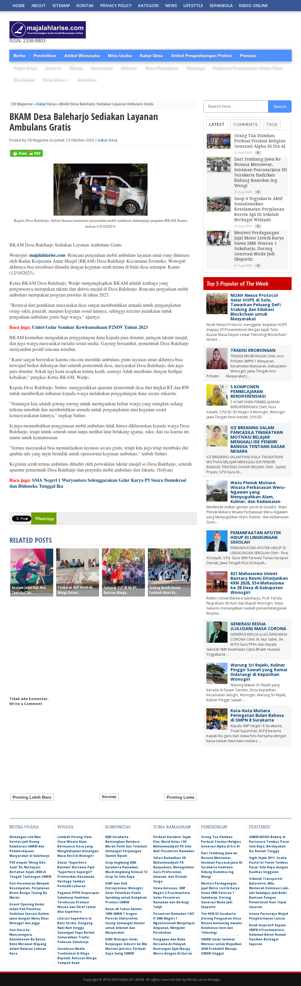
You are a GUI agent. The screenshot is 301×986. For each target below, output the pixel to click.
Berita (19, 55)
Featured (259, 827)
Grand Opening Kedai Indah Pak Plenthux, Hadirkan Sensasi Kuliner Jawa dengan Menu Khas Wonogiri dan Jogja (29, 913)
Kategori (148, 5)
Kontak (85, 5)
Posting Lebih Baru (32, 797)
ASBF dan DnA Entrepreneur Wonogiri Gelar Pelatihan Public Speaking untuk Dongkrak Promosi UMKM (126, 892)
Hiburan (129, 67)
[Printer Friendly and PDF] (26, 155)
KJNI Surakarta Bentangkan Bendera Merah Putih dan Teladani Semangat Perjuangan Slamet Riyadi (126, 846)
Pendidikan (45, 55)
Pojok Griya (25, 67)
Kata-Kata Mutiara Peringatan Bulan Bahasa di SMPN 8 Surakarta (257, 715)
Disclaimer (24, 79)
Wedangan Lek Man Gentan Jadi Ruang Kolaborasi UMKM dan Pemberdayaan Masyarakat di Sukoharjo (29, 846)
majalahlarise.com (47, 255)
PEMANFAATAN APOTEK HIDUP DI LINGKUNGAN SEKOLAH (255, 537)
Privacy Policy (116, 5)
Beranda (109, 797)
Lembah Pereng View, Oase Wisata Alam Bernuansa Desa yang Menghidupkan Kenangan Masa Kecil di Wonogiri (77, 846)
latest (217, 124)
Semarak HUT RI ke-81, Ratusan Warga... (120, 590)
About (38, 5)
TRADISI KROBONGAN (252, 350)
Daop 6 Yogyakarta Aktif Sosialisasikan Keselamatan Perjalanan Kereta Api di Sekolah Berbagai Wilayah (259, 209)
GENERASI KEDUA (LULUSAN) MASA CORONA (258, 626)
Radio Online (253, 5)
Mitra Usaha (120, 55)
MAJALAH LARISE (131, 979)
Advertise (86, 79)
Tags (271, 124)
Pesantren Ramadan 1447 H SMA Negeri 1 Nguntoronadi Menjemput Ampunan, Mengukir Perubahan (174, 923)
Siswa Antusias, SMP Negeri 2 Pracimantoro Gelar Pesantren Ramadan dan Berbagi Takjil (171, 897)
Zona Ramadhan (161, 67)
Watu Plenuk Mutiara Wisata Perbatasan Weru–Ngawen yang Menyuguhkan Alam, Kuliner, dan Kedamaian (258, 492)
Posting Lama (180, 797)
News (171, 5)
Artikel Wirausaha (82, 55)
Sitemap (61, 5)
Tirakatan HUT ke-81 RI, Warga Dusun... (75, 590)
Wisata (76, 67)
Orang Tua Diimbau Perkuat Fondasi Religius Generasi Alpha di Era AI (259, 141)
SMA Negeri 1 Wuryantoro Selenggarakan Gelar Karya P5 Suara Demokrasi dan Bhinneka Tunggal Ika (97, 483)
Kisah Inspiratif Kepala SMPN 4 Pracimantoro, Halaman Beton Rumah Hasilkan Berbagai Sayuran (267, 934)
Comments (245, 124)
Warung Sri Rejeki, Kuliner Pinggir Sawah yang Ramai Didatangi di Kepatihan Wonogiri (258, 672)
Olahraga (195, 67)
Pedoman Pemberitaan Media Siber (247, 67)
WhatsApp (44, 518)
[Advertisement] (223, 30)
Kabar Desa (151, 55)
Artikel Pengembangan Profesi (201, 55)
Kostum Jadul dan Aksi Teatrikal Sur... (29, 590)
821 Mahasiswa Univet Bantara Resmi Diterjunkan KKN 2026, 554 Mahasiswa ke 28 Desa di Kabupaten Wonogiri (259, 583)
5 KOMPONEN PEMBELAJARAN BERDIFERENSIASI (248, 391)
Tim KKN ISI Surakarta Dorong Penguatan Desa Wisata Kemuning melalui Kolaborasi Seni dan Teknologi (221, 923)
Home (19, 5)
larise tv (53, 67)
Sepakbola (221, 5)
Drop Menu (56, 79)
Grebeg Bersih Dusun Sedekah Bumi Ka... (165, 590)
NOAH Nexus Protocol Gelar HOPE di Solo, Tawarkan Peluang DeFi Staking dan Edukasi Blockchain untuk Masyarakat (255, 307)
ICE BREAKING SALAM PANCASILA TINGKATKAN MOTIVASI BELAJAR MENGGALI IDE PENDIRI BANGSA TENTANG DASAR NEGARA (257, 439)
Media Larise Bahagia (203, 979)
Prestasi (248, 55)
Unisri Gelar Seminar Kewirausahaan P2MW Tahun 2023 (90, 327)
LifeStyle (193, 5)
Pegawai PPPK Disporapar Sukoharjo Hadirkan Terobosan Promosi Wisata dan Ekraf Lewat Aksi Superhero (78, 902)
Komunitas (102, 67)
